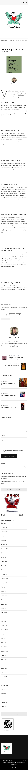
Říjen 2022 (3, 689)
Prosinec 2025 (4, 531)
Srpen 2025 (4, 544)
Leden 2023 (4, 676)
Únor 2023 (3, 672)
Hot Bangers (22, 46)
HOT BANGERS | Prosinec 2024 (8, 407)
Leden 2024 (4, 625)
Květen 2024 (4, 608)
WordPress (14, 764)
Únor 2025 (3, 570)
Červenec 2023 (4, 651)
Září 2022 (3, 694)
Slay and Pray (18, 315)
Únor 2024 (3, 621)
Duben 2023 (4, 664)
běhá (12, 264)
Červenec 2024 (4, 600)
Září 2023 (3, 642)
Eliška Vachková (14, 83)
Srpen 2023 (4, 647)
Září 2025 (3, 540)
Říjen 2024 (3, 587)
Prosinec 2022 (4, 681)
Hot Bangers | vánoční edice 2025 (8, 384)
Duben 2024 (4, 612)
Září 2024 (3, 591)
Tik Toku (23, 163)
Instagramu (12, 313)
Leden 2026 (4, 527)
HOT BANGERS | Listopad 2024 (9, 395)
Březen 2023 (4, 668)
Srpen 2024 (4, 595)
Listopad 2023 (4, 634)
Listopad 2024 (4, 583)
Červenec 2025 (4, 548)
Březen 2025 (4, 566)
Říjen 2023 (3, 638)
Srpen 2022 (4, 698)
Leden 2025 (4, 574)
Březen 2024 (4, 617)
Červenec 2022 (4, 702)
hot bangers (5, 319)
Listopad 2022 (4, 685)
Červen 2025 (4, 553)
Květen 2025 (4, 557)
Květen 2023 (4, 659)
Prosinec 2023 (4, 630)
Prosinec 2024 (4, 578)
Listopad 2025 (4, 536)
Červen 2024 (4, 604)
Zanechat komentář (14, 87)
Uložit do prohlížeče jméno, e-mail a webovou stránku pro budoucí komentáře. (13, 451)
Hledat (3, 463)
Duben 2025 (4, 561)
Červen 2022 (4, 706)
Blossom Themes (16, 762)
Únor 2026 (3, 523)
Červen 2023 (4, 655)
